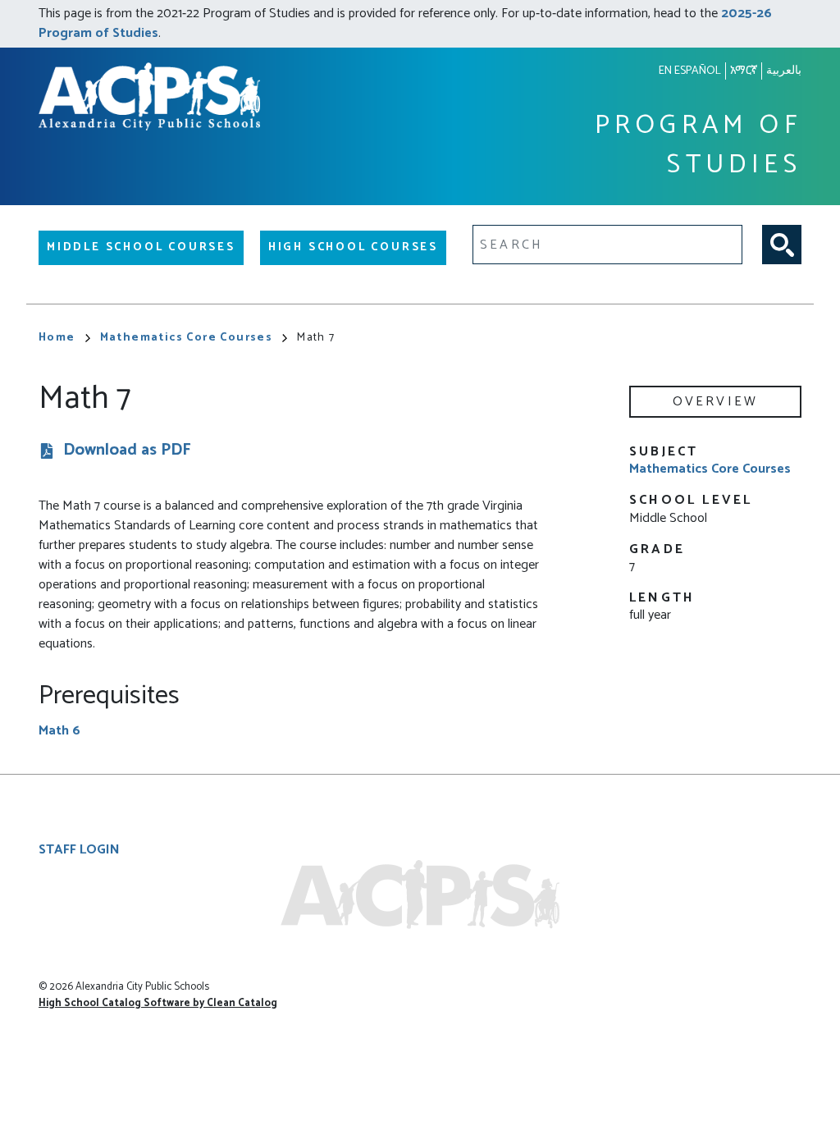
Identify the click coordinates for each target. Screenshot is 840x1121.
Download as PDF (127, 451)
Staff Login (79, 850)
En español (690, 71)
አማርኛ (743, 71)
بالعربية (783, 71)
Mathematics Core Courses (186, 337)
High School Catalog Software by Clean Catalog (158, 1003)
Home (57, 337)
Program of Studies (698, 145)
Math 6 (59, 731)
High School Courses (353, 247)
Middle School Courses (141, 247)
